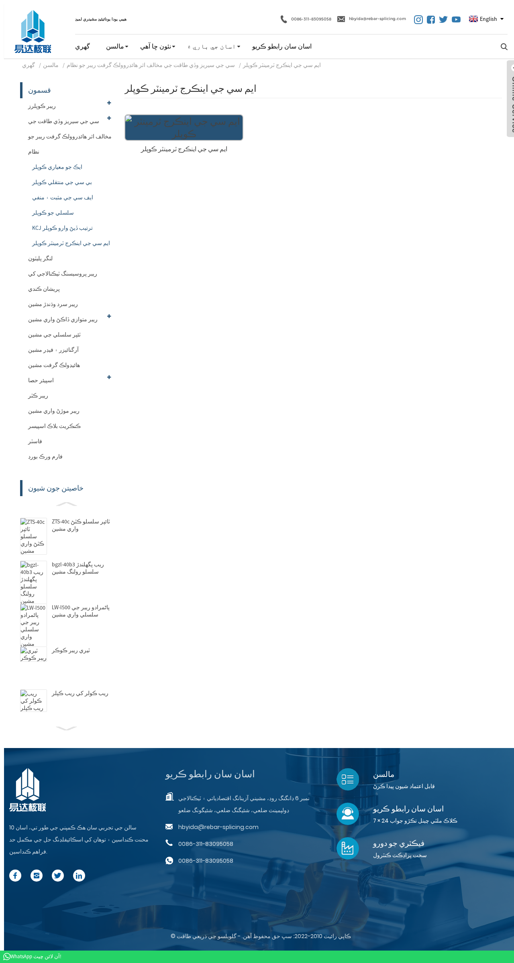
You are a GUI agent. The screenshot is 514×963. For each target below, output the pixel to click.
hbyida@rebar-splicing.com (377, 18)
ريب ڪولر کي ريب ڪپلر (80, 693)
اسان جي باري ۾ (211, 46)
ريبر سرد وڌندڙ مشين (53, 304)
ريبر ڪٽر (38, 395)
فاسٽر (35, 441)
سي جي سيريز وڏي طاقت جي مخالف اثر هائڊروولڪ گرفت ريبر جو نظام (151, 65)
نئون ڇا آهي (155, 46)
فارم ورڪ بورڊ (45, 456)
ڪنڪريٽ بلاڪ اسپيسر (54, 426)
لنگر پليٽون (40, 258)
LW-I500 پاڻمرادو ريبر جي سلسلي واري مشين (81, 611)
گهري (82, 46)
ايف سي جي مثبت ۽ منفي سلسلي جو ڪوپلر (62, 205)
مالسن (115, 46)
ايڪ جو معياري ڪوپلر (57, 166)
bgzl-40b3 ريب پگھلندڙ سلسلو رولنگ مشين (78, 568)
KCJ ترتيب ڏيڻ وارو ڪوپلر (62, 227)
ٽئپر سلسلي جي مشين (54, 334)
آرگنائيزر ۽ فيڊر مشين (53, 349)
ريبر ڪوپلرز (42, 105)
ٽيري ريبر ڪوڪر (71, 650)
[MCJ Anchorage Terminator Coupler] (184, 126)
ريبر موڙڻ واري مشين (54, 410)
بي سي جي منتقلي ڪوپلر (62, 182)
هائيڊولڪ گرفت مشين (54, 365)
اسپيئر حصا (41, 380)
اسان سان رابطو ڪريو (282, 46)
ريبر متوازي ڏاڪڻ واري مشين (63, 319)
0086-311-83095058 (311, 18)
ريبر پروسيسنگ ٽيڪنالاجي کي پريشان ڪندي (62, 281)
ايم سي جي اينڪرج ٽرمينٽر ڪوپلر (282, 65)
